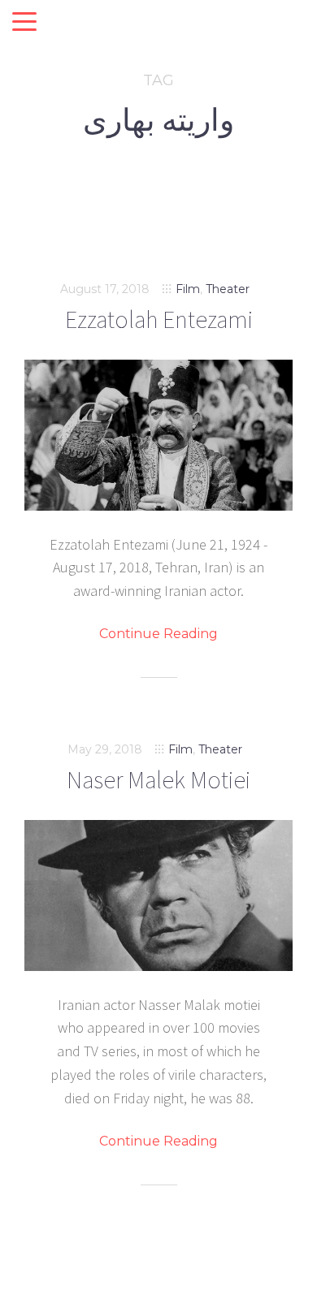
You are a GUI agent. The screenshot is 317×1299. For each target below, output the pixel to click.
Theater (228, 289)
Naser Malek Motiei (158, 779)
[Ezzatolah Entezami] (158, 435)
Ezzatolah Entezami (159, 319)
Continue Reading (158, 634)
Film (188, 289)
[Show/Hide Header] (24, 22)
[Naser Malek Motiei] (158, 895)
